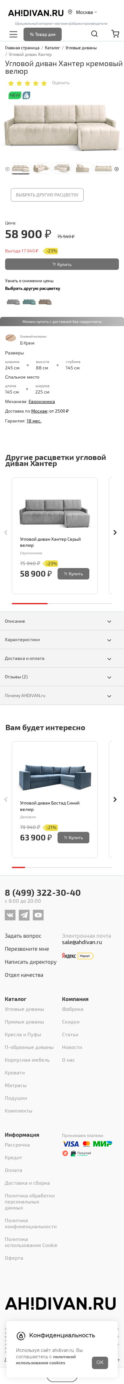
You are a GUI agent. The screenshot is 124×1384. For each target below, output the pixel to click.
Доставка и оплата (25, 658)
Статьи (70, 1034)
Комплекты (18, 1110)
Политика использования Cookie (31, 1242)
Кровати (15, 1072)
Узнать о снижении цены (29, 280)
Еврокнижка (42, 401)
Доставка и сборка (27, 1183)
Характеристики (22, 639)
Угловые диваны (24, 1009)
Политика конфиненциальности (31, 1223)
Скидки (70, 1021)
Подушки (16, 1098)
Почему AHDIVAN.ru (25, 695)
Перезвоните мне (27, 948)
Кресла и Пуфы (23, 1034)
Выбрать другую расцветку (47, 194)
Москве (39, 411)
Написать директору (31, 961)
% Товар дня (43, 34)
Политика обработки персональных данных (30, 1201)
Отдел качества (24, 974)
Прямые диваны (24, 1021)
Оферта (14, 1258)
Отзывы (16, 676)
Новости (72, 1047)
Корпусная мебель (27, 1060)
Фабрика (72, 1009)
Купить (64, 264)
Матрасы (16, 1085)
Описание (15, 621)
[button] (116, 168)
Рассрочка (17, 1144)
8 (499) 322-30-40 (43, 892)
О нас (68, 1060)
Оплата (13, 1170)
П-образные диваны (29, 1047)
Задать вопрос (23, 935)
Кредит (13, 1157)
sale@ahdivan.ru (82, 942)
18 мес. (34, 420)
